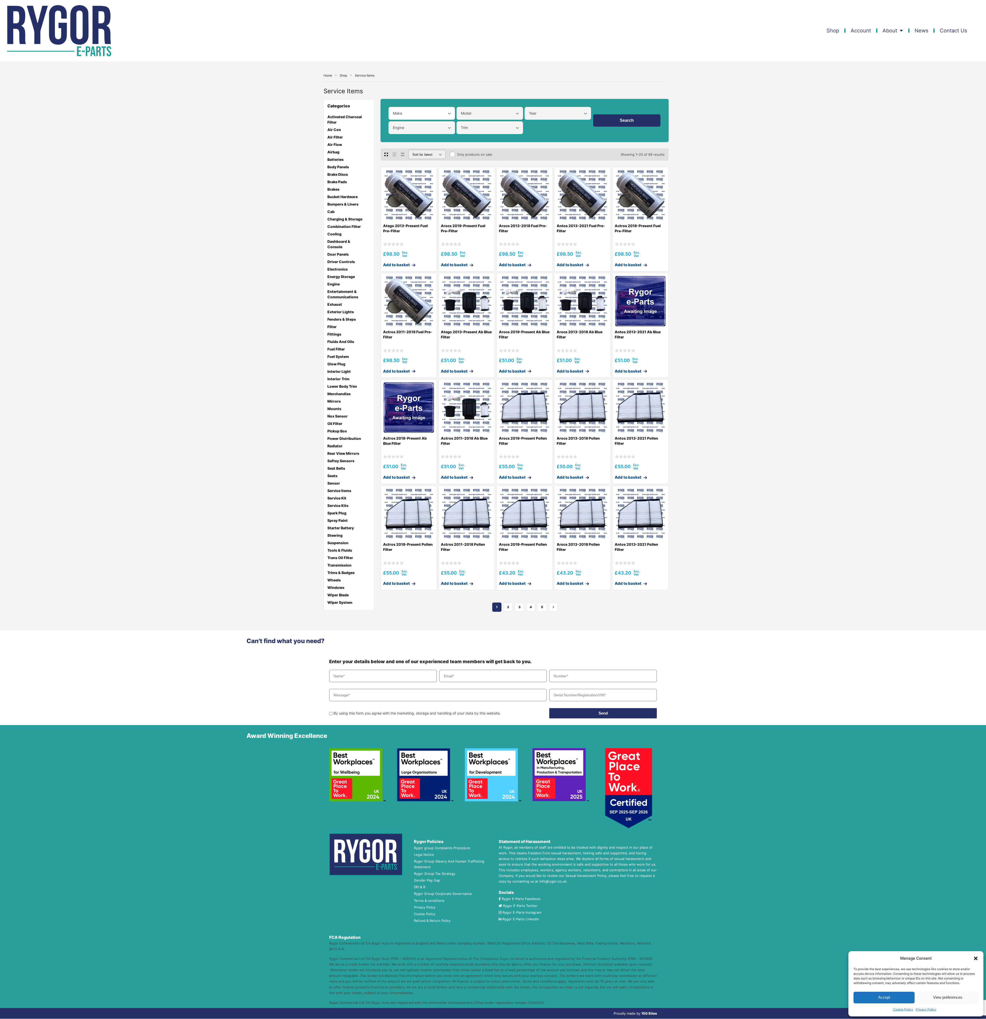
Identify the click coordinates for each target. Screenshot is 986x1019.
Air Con (334, 129)
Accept (884, 997)
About (890, 30)
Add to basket (396, 264)
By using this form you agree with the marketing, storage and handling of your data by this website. (417, 713)
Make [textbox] (397, 113)
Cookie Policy (903, 1009)
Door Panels (338, 254)
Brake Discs (337, 174)
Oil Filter (334, 423)
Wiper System (339, 602)
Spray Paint (337, 520)
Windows (335, 587)
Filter (332, 327)
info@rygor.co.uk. (553, 881)
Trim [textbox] (464, 127)
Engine (333, 284)
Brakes (333, 189)
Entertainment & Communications (342, 294)
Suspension (337, 543)
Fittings (334, 334)
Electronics (337, 269)
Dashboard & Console (338, 244)
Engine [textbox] (398, 127)
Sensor (333, 483)
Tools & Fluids (339, 550)
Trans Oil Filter (340, 557)
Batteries (335, 159)
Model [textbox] (466, 113)
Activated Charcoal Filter (344, 119)
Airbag (333, 152)
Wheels (334, 580)
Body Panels (338, 167)
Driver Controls (341, 262)
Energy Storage (341, 276)
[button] (975, 958)
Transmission (339, 565)
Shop (833, 30)
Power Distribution (344, 438)
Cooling (334, 234)
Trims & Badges (341, 572)
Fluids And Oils (340, 341)
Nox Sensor (337, 416)
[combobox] (422, 113)
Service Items (339, 490)
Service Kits (337, 505)
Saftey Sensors (340, 461)
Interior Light (339, 371)
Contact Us (953, 30)
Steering (335, 535)
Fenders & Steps (341, 319)
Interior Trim (338, 379)
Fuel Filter (336, 349)
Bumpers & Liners (342, 204)
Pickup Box (337, 431)
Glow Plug (336, 364)
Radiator (335, 446)
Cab (331, 211)
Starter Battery (340, 528)
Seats (332, 476)
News (921, 30)
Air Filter (335, 137)
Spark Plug (336, 513)
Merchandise (338, 394)
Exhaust (334, 304)
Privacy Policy (926, 1009)
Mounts (334, 408)
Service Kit (336, 498)
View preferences (947, 997)
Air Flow (334, 144)
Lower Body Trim (342, 386)
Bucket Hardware (342, 196)
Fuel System (338, 356)
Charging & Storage (344, 219)
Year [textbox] (532, 113)
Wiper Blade (338, 595)
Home (328, 75)
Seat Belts (336, 468)
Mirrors (334, 401)
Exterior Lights (340, 312)
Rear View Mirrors (343, 453)
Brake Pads (337, 182)
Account (861, 30)
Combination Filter (344, 226)
